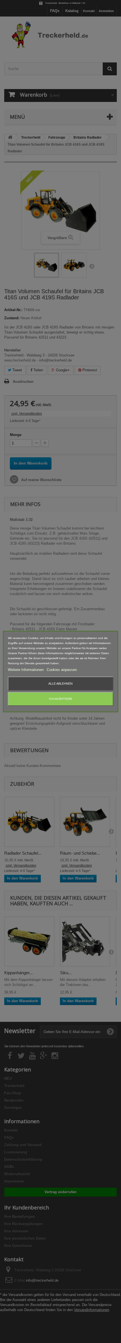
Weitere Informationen (26, 670)
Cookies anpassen (62, 670)
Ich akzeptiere (60, 698)
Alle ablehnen (60, 683)
